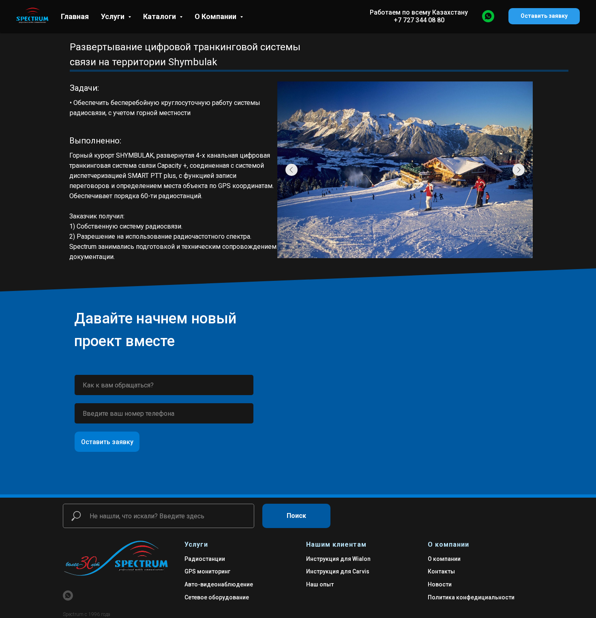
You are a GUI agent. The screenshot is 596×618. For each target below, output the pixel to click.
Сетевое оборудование (216, 597)
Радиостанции (204, 559)
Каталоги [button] (160, 16)
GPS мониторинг (207, 571)
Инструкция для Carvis (337, 571)
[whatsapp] (488, 16)
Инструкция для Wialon (338, 559)
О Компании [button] (216, 16)
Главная (75, 16)
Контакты (441, 571)
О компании (444, 559)
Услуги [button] (113, 16)
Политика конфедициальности (471, 597)
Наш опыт (320, 584)
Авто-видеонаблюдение (218, 584)
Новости (440, 584)
